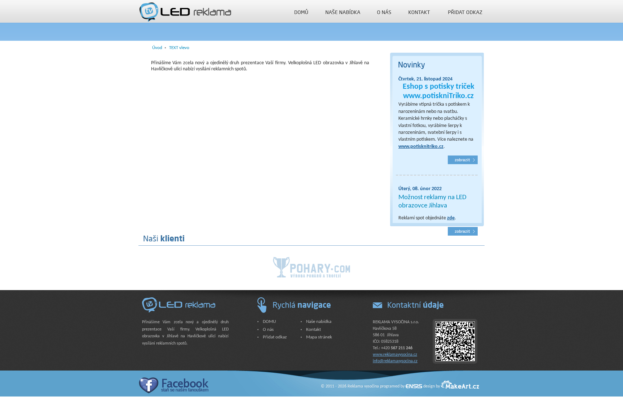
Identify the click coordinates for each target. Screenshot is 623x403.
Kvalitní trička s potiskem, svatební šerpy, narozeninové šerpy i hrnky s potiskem (463, 159)
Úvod (157, 47)
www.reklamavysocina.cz (395, 354)
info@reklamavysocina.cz (395, 361)
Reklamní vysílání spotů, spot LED (463, 231)
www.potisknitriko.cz (420, 146)
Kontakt (419, 12)
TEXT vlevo (179, 47)
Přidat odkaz (465, 12)
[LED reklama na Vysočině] (184, 11)
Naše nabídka (343, 12)
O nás (384, 12)
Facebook (173, 385)
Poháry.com (311, 267)
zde (451, 218)
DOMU (301, 12)
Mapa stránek (319, 337)
